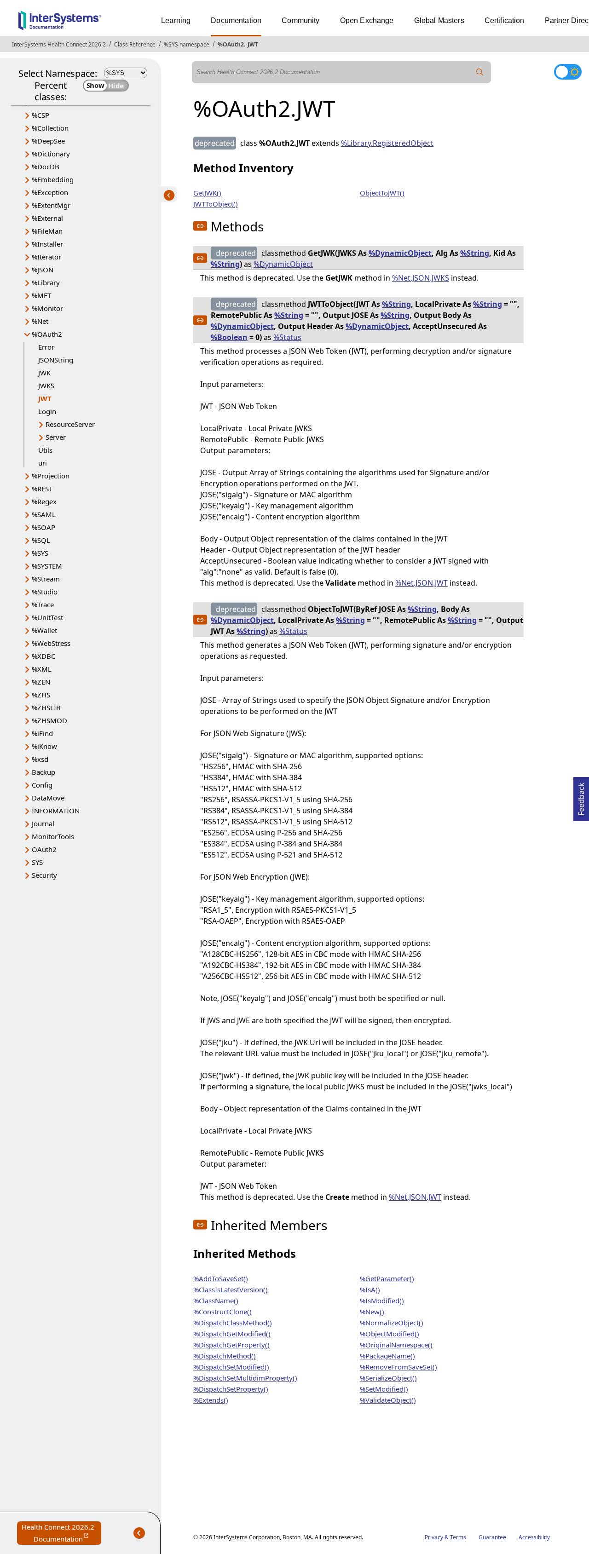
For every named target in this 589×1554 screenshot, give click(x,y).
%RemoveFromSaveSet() (398, 1366)
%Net (40, 321)
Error (46, 346)
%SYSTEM (47, 565)
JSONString (55, 359)
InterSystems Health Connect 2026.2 (59, 44)
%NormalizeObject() (391, 1322)
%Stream (46, 578)
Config (42, 784)
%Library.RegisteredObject (387, 143)
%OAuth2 (231, 44)
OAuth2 (44, 849)
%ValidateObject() (388, 1399)
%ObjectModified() (389, 1333)
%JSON (42, 269)
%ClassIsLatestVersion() (230, 1289)
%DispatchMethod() (224, 1355)
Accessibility (534, 1537)
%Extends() (210, 1399)
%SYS (40, 553)
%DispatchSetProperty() (230, 1388)
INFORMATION (56, 810)
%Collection (50, 127)
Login (47, 411)
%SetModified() (384, 1388)
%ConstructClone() (222, 1311)
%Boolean (229, 337)
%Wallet (44, 630)
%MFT (41, 295)
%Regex (44, 501)
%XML (42, 668)
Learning (176, 20)
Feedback (581, 796)
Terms (458, 1537)
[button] (200, 226)
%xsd (40, 759)
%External (47, 218)
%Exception (50, 192)
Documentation (236, 20)
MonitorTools (53, 836)
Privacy (434, 1537)
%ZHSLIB (46, 707)
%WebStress (51, 643)
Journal (43, 823)
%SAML (44, 514)
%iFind (42, 733)
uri (42, 462)
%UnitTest (47, 617)
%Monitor (47, 308)
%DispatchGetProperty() (231, 1344)
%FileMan (47, 231)
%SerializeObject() (388, 1377)
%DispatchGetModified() (232, 1333)
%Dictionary (51, 153)
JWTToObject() (215, 203)
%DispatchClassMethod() (232, 1322)
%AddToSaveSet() (220, 1278)
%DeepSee (48, 140)
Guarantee (492, 1537)
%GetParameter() (387, 1278)
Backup (43, 772)
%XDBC (43, 656)
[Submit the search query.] (480, 72)
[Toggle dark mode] (568, 72)
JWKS (46, 385)
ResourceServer (70, 424)
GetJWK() (207, 192)
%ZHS (41, 694)
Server (56, 437)
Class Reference (135, 44)
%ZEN (41, 681)
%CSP (40, 115)
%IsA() (370, 1289)
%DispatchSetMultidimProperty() (245, 1377)
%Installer (47, 243)
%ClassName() (215, 1300)
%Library (46, 282)
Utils (45, 450)
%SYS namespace (186, 44)
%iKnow (44, 746)
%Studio (45, 591)
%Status (287, 337)
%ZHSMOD (49, 720)
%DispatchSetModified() (231, 1366)
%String (474, 253)
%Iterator (46, 256)
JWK (44, 372)
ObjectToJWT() (382, 192)
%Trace (43, 604)
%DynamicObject (400, 253)
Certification (505, 20)
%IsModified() (382, 1300)
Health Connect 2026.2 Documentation (61, 1533)
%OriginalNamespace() (396, 1344)
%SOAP (43, 527)
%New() (372, 1311)
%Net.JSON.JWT (421, 583)
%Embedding (53, 179)
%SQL (41, 540)
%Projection (50, 475)
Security (44, 875)
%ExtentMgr (51, 205)
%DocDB (45, 166)
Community (300, 20)
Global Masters (439, 20)
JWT (253, 44)
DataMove (48, 797)
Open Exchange (367, 20)
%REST (42, 488)
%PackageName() (387, 1355)
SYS (37, 862)
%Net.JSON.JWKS (420, 278)
